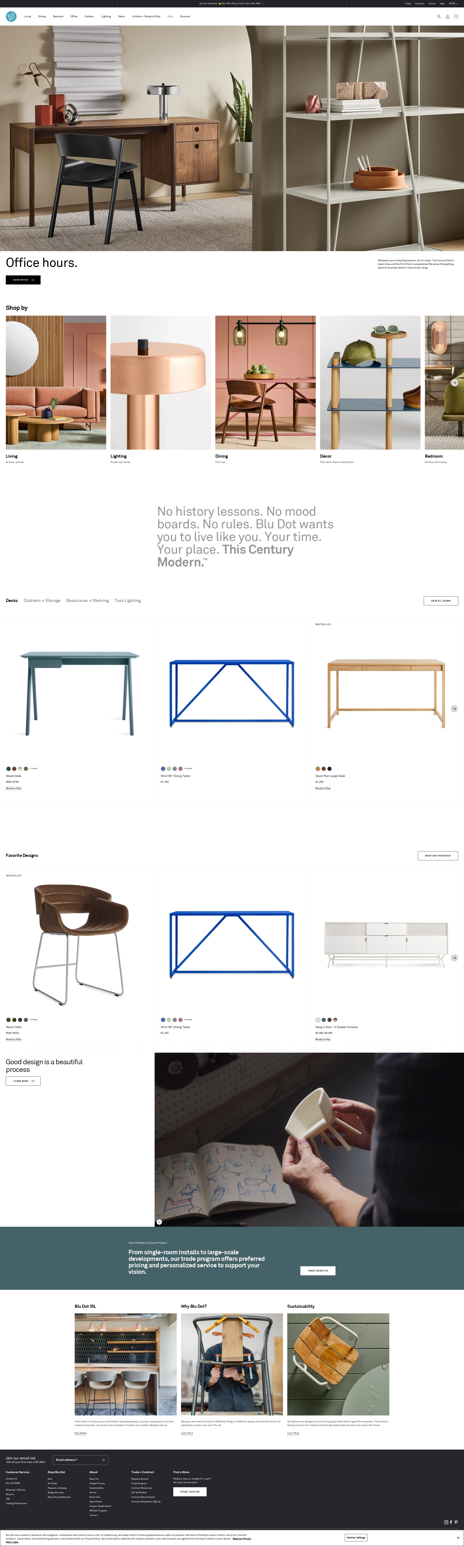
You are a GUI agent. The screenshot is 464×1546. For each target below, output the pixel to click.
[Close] (458, 1538)
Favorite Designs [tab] (22, 856)
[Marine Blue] (323, 1019)
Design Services (56, 1493)
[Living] (27, 16)
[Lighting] (106, 16)
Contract (419, 4)
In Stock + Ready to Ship (146, 16)
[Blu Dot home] (11, 16)
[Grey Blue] (174, 768)
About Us (94, 1479)
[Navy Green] (329, 1019)
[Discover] (185, 16)
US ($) (453, 4)
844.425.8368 (13, 1483)
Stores (432, 4)
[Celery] (169, 768)
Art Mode (52, 1484)
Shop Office (21, 280)
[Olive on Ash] (26, 768)
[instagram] (446, 1523)
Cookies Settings (356, 1537)
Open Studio (96, 1502)
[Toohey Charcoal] (26, 1019)
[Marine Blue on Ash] (8, 768)
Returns (10, 1494)
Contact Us (11, 1479)
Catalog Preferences (16, 1503)
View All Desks (441, 601)
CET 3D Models (139, 1493)
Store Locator (190, 1492)
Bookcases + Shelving (87, 601)
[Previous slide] (9, 382)
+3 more (188, 768)
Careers (94, 1515)
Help (442, 4)
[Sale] (170, 16)
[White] (318, 1019)
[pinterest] (456, 1523)
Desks (12, 601)
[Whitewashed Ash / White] (20, 768)
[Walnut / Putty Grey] (335, 1019)
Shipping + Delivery (15, 1490)
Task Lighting (127, 601)
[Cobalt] (163, 768)
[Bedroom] (58, 16)
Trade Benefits (318, 1271)
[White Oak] (318, 768)
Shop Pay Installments (59, 1497)
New (50, 1479)
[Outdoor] (89, 16)
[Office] (74, 16)
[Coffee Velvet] (8, 1019)
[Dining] (42, 16)
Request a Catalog (57, 1488)
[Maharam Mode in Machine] (20, 1019)
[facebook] (451, 1523)
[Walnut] (14, 768)
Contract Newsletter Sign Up (146, 1502)
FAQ (8, 1499)
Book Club (95, 1497)
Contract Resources (141, 1488)
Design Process (97, 1484)
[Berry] (180, 768)
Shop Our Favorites (438, 856)
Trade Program (139, 1484)
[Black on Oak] (329, 768)
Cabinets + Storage (42, 601)
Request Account (140, 1479)
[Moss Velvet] (14, 1019)
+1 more (33, 768)
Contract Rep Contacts (143, 1497)
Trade (408, 4)
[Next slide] (454, 382)
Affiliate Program (98, 1511)
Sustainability (96, 1488)
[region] (232, 1538)
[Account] (448, 16)
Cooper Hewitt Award (100, 1506)
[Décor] (121, 16)
